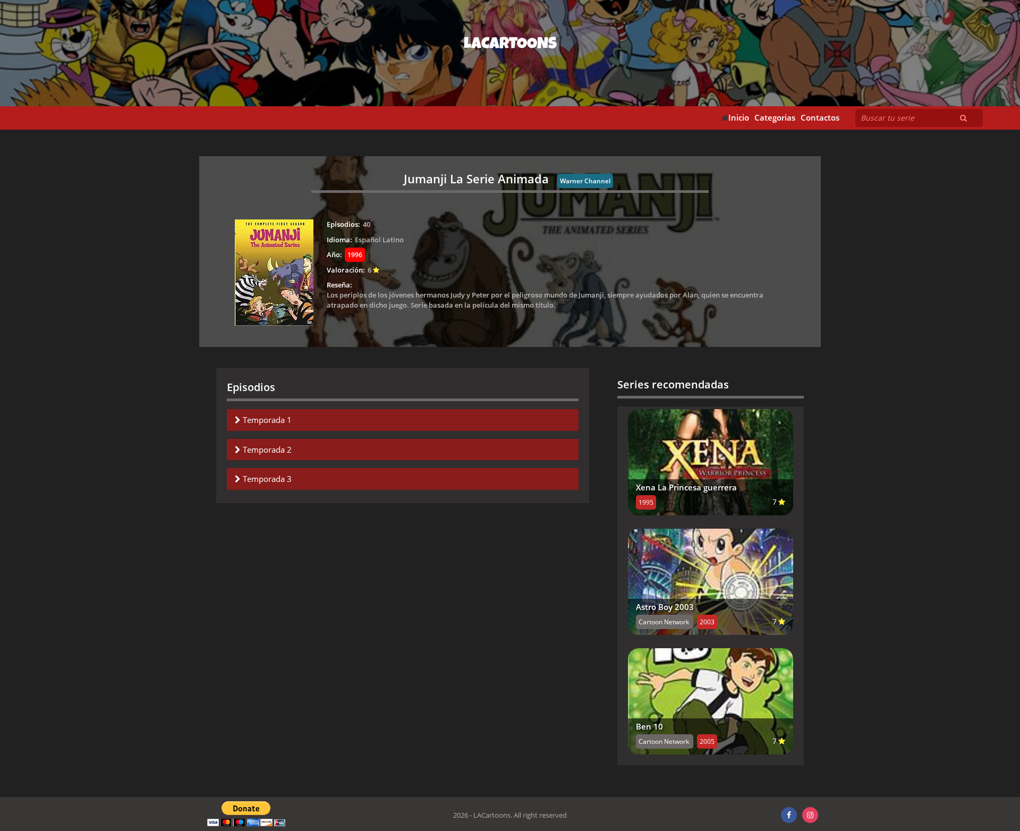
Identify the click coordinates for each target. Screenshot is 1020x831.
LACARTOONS (510, 45)
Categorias (774, 118)
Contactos (820, 118)
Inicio (738, 118)
